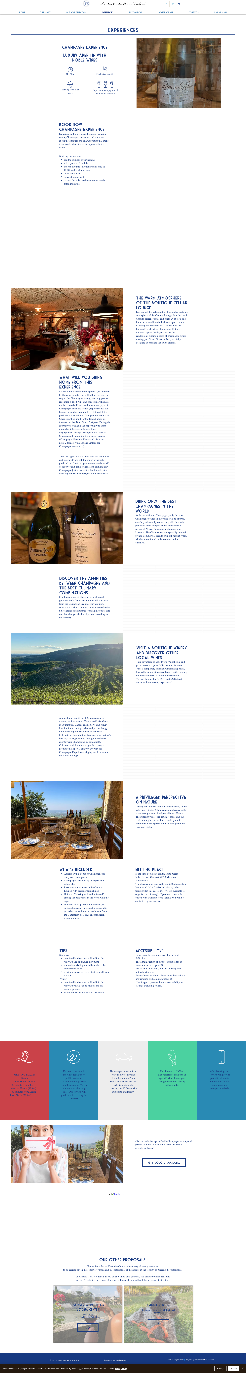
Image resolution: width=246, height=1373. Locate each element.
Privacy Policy (121, 1368)
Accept (234, 1368)
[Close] (242, 1368)
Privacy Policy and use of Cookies (114, 1360)
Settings (220, 1368)
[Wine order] (86, 3)
